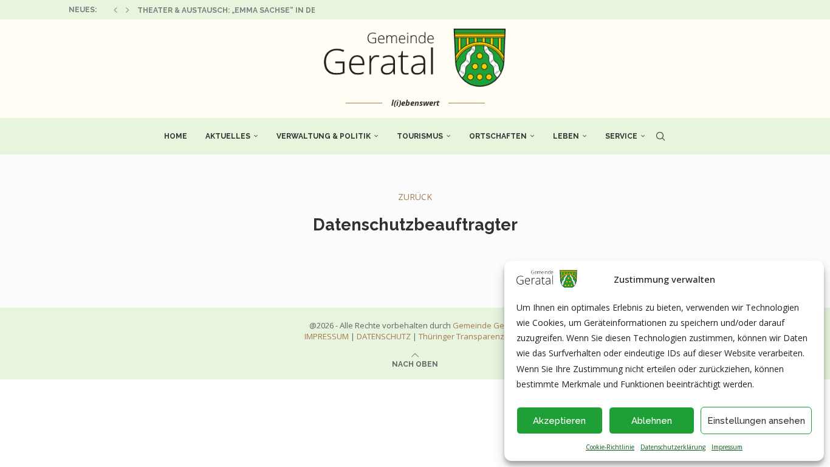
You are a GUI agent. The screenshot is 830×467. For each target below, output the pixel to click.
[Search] (660, 136)
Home (175, 136)
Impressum (727, 447)
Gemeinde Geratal (487, 325)
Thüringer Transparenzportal (472, 336)
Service (621, 136)
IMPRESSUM (326, 336)
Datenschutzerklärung (672, 447)
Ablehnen (651, 420)
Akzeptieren (559, 420)
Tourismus (420, 136)
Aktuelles (227, 136)
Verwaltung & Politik (323, 136)
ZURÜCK (415, 196)
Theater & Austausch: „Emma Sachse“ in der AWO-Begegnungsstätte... (286, 10)
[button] (115, 9)
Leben (566, 136)
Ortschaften (498, 136)
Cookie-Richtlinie (610, 447)
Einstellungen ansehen (756, 420)
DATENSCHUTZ (384, 336)
